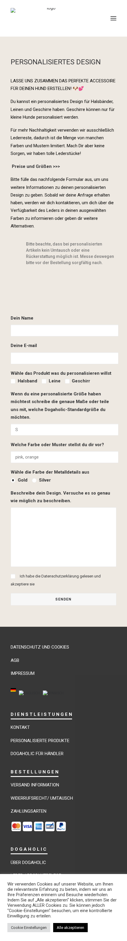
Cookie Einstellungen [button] (29, 927)
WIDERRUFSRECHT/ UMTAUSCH (42, 798)
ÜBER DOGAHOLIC (28, 862)
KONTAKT (20, 727)
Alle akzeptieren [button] (70, 927)
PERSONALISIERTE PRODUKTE (40, 740)
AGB (15, 660)
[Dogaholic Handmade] (49, 18)
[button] (113, 18)
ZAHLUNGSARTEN (28, 811)
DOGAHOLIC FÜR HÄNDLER (37, 753)
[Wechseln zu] (13, 694)
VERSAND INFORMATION (35, 785)
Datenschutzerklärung (60, 576)
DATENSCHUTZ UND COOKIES (40, 647)
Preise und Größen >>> (35, 166)
